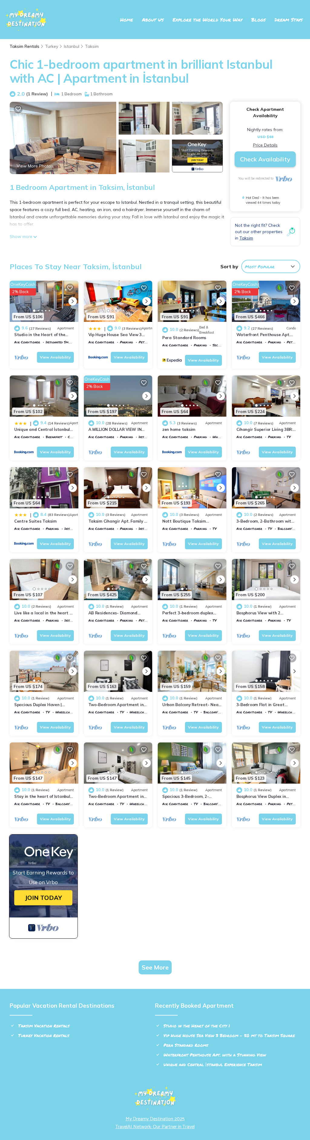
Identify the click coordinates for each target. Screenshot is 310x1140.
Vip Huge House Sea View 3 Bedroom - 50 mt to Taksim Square (229, 1035)
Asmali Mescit (193, 716)
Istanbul (71, 46)
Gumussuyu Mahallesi (272, 716)
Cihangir (114, 346)
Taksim (92, 46)
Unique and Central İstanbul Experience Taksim (212, 1064)
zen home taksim (178, 429)
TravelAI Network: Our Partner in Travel (155, 1127)
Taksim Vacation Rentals (44, 1026)
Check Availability (265, 159)
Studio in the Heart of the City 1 (196, 1026)
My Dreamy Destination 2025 (155, 1119)
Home (126, 19)
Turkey (51, 46)
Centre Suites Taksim (35, 521)
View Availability (55, 357)
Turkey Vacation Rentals (43, 1035)
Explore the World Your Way (207, 19)
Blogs (258, 19)
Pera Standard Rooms (184, 337)
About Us (152, 19)
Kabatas (261, 346)
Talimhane (189, 441)
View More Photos (35, 166)
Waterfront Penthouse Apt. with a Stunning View (214, 1055)
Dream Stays (288, 19)
